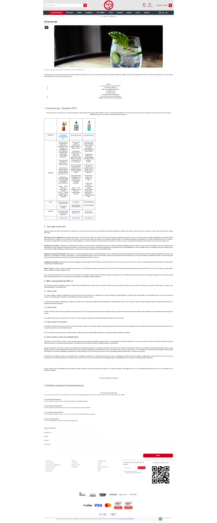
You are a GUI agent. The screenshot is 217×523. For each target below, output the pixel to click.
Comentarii (47, 444)
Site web (46, 440)
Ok (160, 519)
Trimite (158, 455)
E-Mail (45, 436)
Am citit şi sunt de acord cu (133, 472)
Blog (105, 16)
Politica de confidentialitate (126, 518)
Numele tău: (47, 432)
